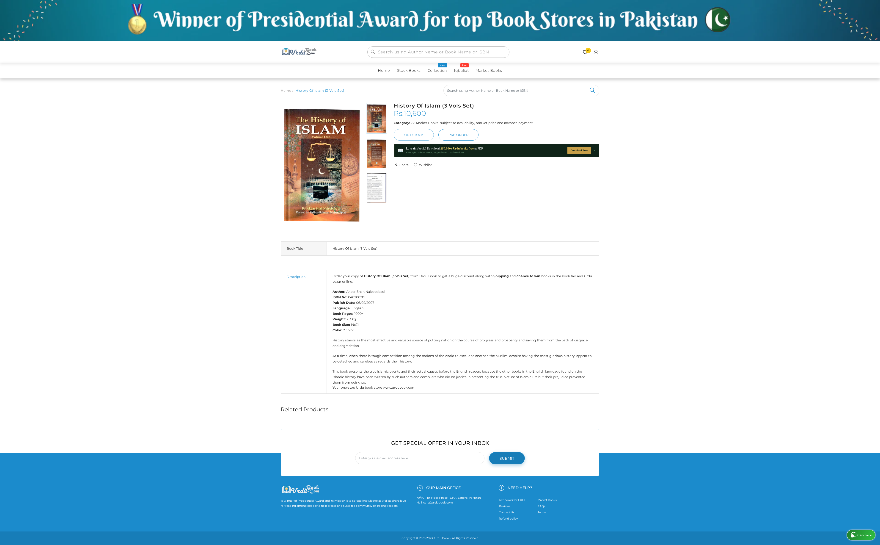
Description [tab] (296, 277)
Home (286, 91)
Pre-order (458, 135)
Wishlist (425, 165)
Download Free (579, 150)
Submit (507, 458)
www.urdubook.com (399, 387)
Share (404, 165)
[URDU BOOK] (300, 52)
